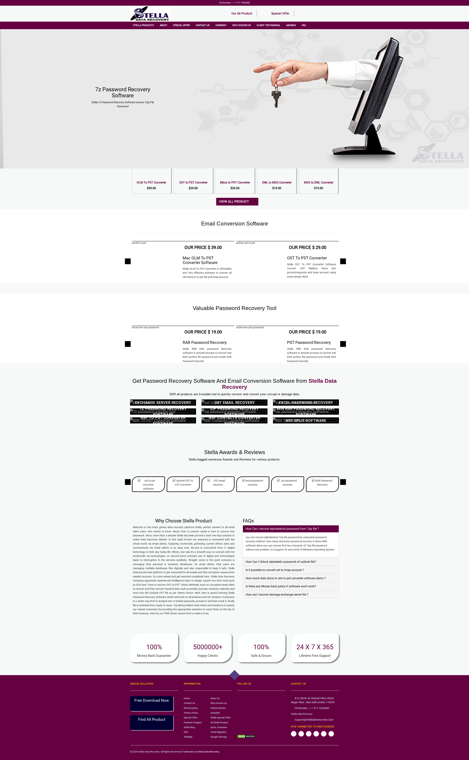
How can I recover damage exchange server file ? (277, 594)
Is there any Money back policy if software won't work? (281, 586)
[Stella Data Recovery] (153, 14)
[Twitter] (301, 734)
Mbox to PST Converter (235, 182)
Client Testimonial (268, 25)
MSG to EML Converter (318, 182)
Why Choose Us (219, 703)
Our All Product (241, 13)
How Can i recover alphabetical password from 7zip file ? (282, 528)
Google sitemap (219, 736)
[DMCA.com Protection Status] (246, 736)
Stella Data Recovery (301, 714)
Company (220, 25)
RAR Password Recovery (205, 342)
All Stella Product (219, 722)
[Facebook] (293, 734)
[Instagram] (308, 734)
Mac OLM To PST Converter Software (200, 260)
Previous (5, 65)
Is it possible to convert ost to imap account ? (275, 570)
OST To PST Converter (307, 258)
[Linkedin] (331, 734)
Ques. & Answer (219, 727)
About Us (215, 698)
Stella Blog (189, 727)
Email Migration (218, 732)
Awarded (215, 712)
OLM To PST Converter (151, 182)
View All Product (236, 201)
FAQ (304, 25)
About (163, 25)
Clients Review (218, 708)
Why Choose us (241, 25)
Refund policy (191, 708)
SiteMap (188, 736)
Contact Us (203, 25)
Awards (291, 25)
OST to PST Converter (193, 182)
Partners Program (193, 722)
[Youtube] (323, 734)
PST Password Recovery (309, 342)
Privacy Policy (191, 712)
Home (187, 698)
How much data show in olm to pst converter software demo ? (286, 578)
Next (463, 65)
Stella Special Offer (221, 717)
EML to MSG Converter (276, 182)
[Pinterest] (316, 734)
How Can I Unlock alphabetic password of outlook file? (281, 561)
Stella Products (143, 25)
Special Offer (280, 13)
